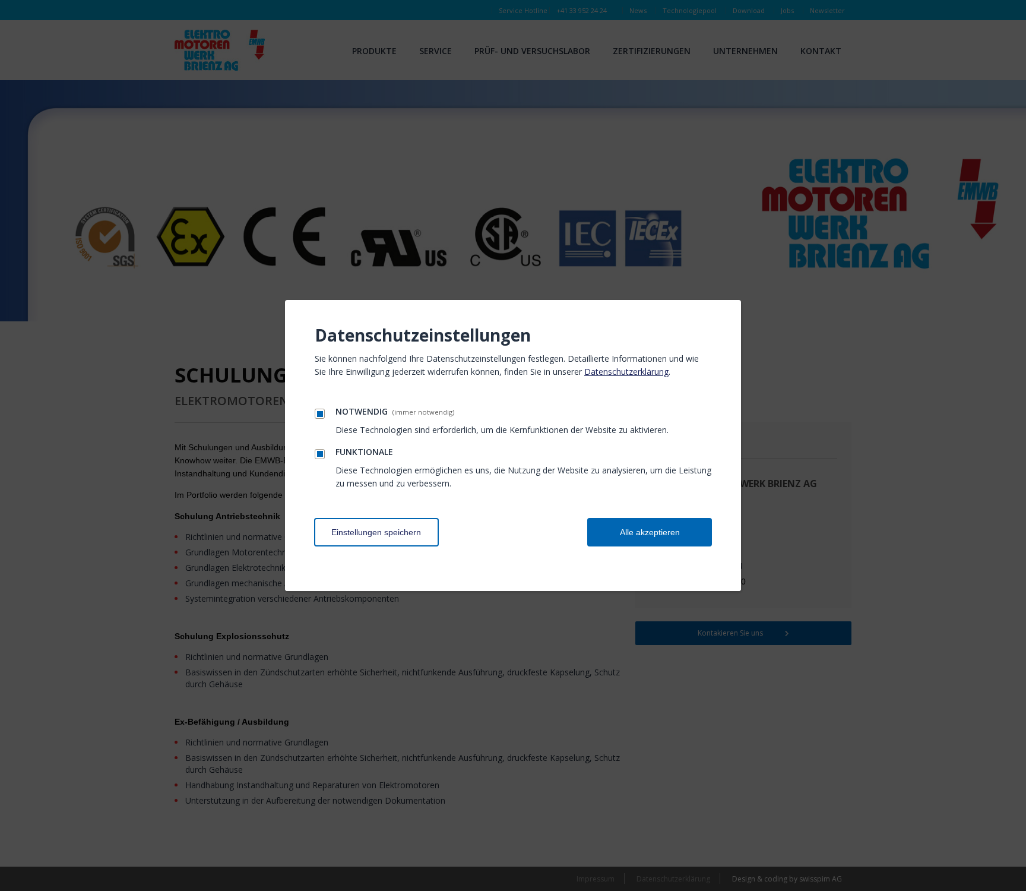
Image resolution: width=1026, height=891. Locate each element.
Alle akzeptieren (650, 532)
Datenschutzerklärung (626, 371)
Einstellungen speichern (376, 532)
